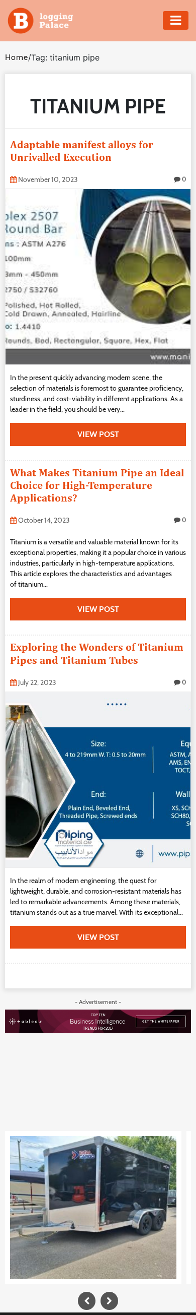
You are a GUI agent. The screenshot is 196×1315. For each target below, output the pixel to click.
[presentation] (86, 1301)
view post (98, 434)
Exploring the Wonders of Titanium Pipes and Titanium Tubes (96, 653)
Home (16, 57)
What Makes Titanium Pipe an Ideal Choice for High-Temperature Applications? (97, 485)
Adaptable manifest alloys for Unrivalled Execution (81, 150)
